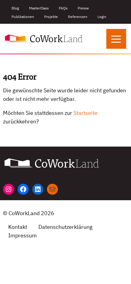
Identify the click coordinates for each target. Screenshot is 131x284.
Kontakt (17, 226)
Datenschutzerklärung (65, 226)
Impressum (22, 235)
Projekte (51, 16)
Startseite (85, 112)
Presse (83, 8)
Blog (15, 8)
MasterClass (39, 8)
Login (101, 16)
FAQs (63, 8)
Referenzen (77, 16)
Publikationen (23, 16)
